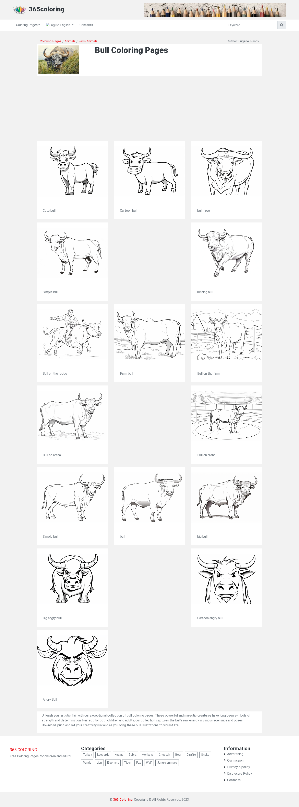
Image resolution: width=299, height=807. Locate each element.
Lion (99, 762)
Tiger (127, 762)
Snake (205, 754)
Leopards (103, 754)
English (65, 25)
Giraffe (191, 754)
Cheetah (164, 754)
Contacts (86, 25)
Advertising (235, 754)
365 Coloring (123, 799)
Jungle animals (167, 762)
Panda (87, 762)
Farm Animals (88, 41)
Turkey (87, 754)
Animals (69, 41)
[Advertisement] (149, 112)
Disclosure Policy (239, 773)
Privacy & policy (238, 767)
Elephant (113, 762)
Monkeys (148, 754)
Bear (178, 754)
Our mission (235, 760)
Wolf (149, 762)
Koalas (119, 754)
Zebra (132, 754)
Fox (138, 762)
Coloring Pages (27, 25)
